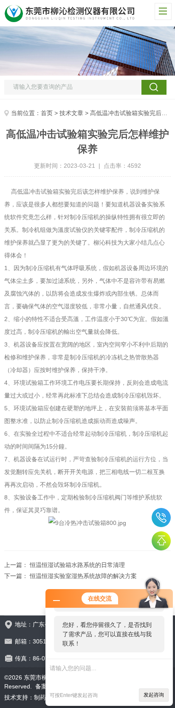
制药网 (43, 697)
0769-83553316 (161, 517)
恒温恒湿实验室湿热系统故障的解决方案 (83, 576)
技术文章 (71, 113)
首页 (47, 113)
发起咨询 (154, 695)
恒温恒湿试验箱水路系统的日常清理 (77, 564)
